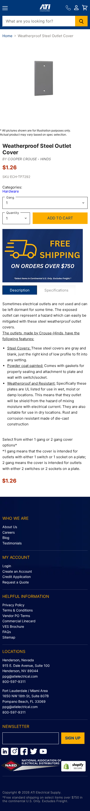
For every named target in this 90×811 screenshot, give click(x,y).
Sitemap (8, 637)
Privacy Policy (13, 605)
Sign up (73, 738)
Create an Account (17, 571)
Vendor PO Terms (16, 616)
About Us (9, 527)
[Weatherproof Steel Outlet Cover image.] (45, 83)
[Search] (81, 21)
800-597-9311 (14, 682)
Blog (5, 538)
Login (6, 566)
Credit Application (16, 577)
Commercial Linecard (19, 621)
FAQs (6, 632)
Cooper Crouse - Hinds (29, 159)
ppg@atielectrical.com (20, 676)
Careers (8, 532)
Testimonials (12, 543)
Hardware (10, 191)
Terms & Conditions (17, 610)
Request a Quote (15, 582)
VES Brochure (13, 626)
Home (7, 36)
